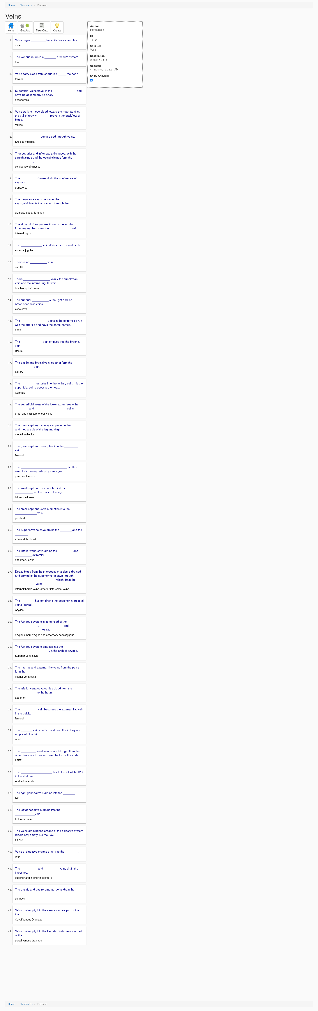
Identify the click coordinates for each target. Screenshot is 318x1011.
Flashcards (26, 5)
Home (11, 5)
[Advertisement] (117, 123)
